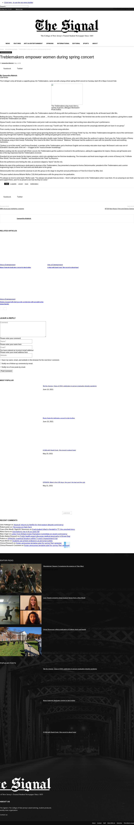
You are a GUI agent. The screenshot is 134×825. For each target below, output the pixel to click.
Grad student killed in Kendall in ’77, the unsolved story (53, 529)
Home (2, 49)
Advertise (119, 823)
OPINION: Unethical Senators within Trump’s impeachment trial (32, 538)
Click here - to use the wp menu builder (18, 2)
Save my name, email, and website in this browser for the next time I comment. (30, 360)
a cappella (13, 184)
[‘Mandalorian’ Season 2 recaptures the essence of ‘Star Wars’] (20, 578)
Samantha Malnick (8, 63)
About (93, 823)
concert (20, 184)
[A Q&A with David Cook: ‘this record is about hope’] (70, 250)
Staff (104, 823)
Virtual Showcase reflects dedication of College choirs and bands (64, 629)
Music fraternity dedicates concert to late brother (15, 267)
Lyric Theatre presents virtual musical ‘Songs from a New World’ (64, 598)
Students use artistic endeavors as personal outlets (32, 541)
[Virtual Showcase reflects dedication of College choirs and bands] (20, 641)
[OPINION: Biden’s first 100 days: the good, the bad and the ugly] (20, 494)
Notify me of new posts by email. (14, 367)
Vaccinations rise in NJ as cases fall (25, 531)
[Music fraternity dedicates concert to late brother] (22, 250)
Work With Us (111, 823)
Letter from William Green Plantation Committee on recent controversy (39, 534)
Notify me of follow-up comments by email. (17, 363)
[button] (131, 43)
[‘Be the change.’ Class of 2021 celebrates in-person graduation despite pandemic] (20, 398)
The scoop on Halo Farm (22, 527)
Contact (99, 823)
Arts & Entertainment (11, 49)
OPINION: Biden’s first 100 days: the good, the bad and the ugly (64, 482)
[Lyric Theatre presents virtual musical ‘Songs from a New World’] (20, 609)
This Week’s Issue (129, 823)
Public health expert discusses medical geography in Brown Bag (45, 536)
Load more (66, 513)
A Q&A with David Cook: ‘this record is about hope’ (63, 267)
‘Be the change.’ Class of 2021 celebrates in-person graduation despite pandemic (70, 386)
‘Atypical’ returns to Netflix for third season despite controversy (38, 525)
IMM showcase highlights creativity (12, 209)
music (26, 184)
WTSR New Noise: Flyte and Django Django (119, 209)
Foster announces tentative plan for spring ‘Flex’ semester (39, 543)
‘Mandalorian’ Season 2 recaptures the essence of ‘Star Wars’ (63, 566)
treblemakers (34, 184)
